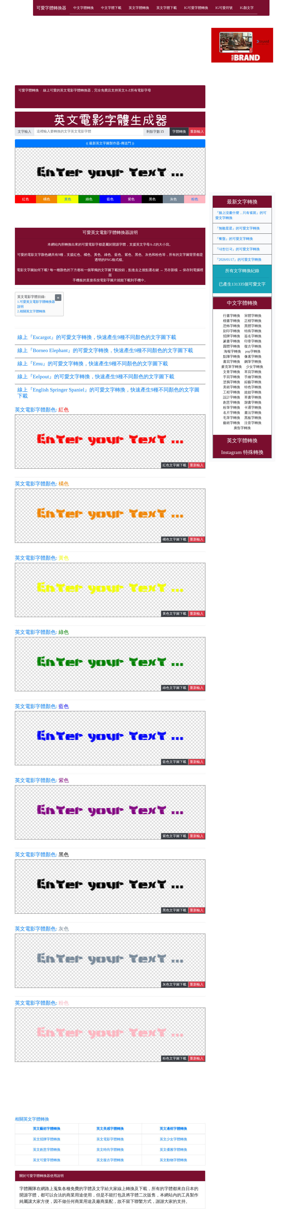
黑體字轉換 (252, 326)
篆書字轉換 (231, 341)
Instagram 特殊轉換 (242, 452)
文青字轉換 (231, 372)
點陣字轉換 (231, 356)
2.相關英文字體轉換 (31, 311)
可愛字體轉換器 (51, 8)
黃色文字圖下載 (174, 613)
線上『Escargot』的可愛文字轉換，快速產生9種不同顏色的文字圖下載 (96, 337)
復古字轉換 (252, 346)
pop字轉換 (253, 351)
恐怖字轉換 (231, 326)
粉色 (194, 199)
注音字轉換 (252, 423)
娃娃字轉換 (252, 392)
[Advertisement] (110, 55)
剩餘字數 (153, 131)
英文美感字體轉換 (110, 1128)
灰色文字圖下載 (174, 984)
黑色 (152, 199)
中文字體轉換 (83, 8)
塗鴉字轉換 (231, 382)
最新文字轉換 (245, 202)
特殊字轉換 (252, 331)
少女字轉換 (254, 366)
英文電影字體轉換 (110, 1139)
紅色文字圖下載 (174, 465)
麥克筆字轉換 (231, 366)
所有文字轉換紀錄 (242, 270)
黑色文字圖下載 (174, 910)
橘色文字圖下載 (174, 539)
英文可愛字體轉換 (46, 1160)
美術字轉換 (231, 387)
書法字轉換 (252, 412)
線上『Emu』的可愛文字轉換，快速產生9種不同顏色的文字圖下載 (92, 363)
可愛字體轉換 (28, 90)
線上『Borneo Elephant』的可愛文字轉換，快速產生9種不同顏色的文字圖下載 (105, 350)
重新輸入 (197, 131)
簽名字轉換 (252, 336)
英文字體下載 (166, 8)
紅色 (25, 199)
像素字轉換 (252, 356)
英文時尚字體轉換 (110, 1149)
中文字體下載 (111, 8)
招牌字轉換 (231, 336)
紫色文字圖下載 (174, 836)
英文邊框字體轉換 (173, 1128)
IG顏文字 (247, 8)
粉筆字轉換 (231, 407)
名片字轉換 (231, 412)
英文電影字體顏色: (42, 409)
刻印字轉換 (231, 331)
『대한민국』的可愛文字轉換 (237, 249)
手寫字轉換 (231, 377)
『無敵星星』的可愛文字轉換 (237, 228)
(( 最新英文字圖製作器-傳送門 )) (110, 143)
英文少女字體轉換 (173, 1139)
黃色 (67, 199)
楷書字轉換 (231, 321)
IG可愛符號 (224, 8)
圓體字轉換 (231, 346)
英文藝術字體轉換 (46, 1128)
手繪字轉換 (252, 377)
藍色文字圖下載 (174, 762)
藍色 (110, 199)
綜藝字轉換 (252, 382)
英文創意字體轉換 (46, 1149)
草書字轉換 (252, 397)
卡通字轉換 (252, 407)
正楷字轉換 (252, 321)
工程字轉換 (231, 392)
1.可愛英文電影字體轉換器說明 (36, 304)
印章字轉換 (252, 341)
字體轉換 (179, 131)
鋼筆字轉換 (252, 361)
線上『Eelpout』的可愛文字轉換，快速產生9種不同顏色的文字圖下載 (95, 376)
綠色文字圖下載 (174, 688)
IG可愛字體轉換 (196, 8)
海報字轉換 (232, 351)
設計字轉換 (231, 397)
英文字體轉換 (139, 8)
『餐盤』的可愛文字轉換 (234, 238)
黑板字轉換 (252, 418)
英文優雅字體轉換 (173, 1149)
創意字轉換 (231, 402)
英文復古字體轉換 (110, 1160)
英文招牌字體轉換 (46, 1139)
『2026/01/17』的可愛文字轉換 (238, 259)
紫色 (131, 199)
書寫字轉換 (231, 361)
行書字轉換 (231, 315)
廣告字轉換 (242, 428)
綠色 (89, 199)
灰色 (173, 199)
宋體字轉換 (252, 315)
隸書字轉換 (252, 402)
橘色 (46, 199)
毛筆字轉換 (231, 418)
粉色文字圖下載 (174, 1058)
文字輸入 (24, 131)
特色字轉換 (252, 387)
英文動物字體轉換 (173, 1160)
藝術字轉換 (231, 423)
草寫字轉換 (252, 372)
